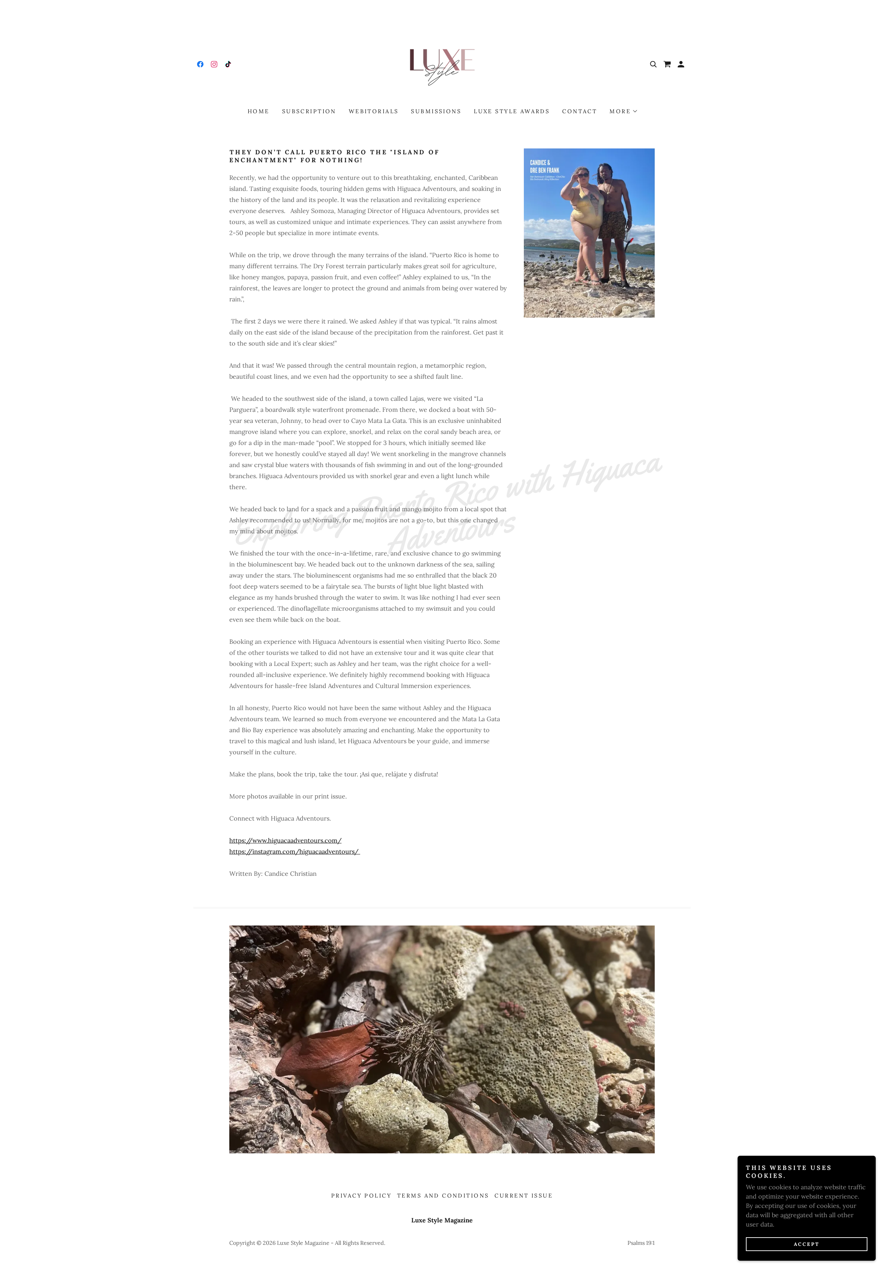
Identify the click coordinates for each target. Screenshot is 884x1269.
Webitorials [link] (374, 111)
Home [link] (259, 111)
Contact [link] (579, 111)
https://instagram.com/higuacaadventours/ (294, 851)
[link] (200, 64)
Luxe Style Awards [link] (512, 111)
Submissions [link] (436, 111)
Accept (806, 1244)
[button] (681, 64)
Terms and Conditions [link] (443, 1195)
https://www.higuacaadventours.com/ (285, 840)
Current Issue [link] (523, 1195)
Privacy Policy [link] (361, 1195)
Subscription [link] (309, 111)
